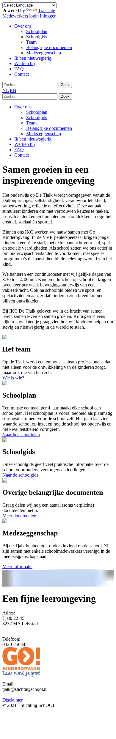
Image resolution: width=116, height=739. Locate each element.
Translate (46, 10)
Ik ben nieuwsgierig (32, 138)
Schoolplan (36, 112)
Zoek (65, 85)
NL (5, 90)
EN (13, 90)
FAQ (19, 149)
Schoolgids (36, 117)
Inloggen (48, 15)
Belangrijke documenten (49, 128)
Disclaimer (12, 699)
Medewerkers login (20, 15)
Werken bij (24, 144)
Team (31, 122)
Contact (21, 154)
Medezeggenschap (43, 133)
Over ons (23, 106)
